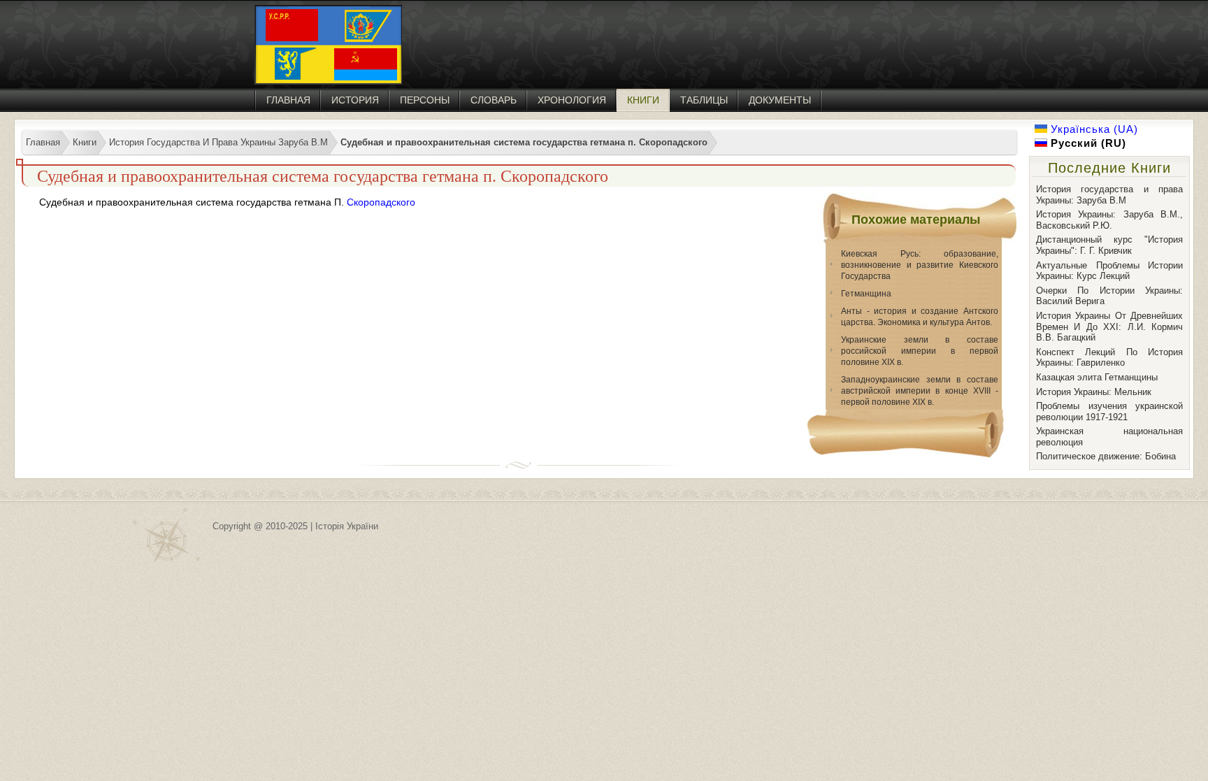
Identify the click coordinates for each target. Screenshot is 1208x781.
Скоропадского (381, 202)
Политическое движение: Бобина (1106, 456)
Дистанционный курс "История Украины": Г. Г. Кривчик (1109, 245)
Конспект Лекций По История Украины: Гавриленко (1109, 357)
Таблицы (704, 100)
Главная (288, 100)
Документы (780, 100)
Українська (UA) (1092, 129)
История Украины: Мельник (1093, 392)
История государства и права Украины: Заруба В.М (1109, 195)
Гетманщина (866, 294)
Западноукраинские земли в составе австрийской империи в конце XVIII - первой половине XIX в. (919, 391)
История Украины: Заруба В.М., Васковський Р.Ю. (1109, 220)
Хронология (572, 100)
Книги (643, 100)
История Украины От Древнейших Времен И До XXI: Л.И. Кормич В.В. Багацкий (1109, 326)
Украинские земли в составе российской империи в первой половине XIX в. (919, 351)
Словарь (493, 100)
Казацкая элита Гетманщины (1097, 377)
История (355, 100)
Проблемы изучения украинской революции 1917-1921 (1109, 411)
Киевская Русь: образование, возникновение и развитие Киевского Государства (919, 265)
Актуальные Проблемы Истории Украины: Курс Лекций (1109, 271)
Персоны (425, 100)
